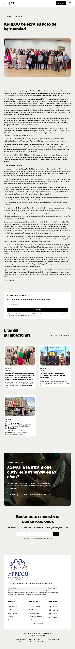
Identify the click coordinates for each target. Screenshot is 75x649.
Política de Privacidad (21, 639)
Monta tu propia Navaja (35, 620)
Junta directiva (12, 613)
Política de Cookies (34, 639)
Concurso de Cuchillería (35, 616)
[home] (9, 3)
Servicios (10, 609)
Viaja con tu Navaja (34, 606)
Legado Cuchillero (34, 613)
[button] (69, 3)
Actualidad (11, 620)
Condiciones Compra (54, 639)
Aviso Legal (18, 641)
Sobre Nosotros (12, 606)
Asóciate (61, 3)
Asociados (11, 616)
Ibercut (31, 609)
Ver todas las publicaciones (60, 335)
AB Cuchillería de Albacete (36, 623)
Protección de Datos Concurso (37, 641)
